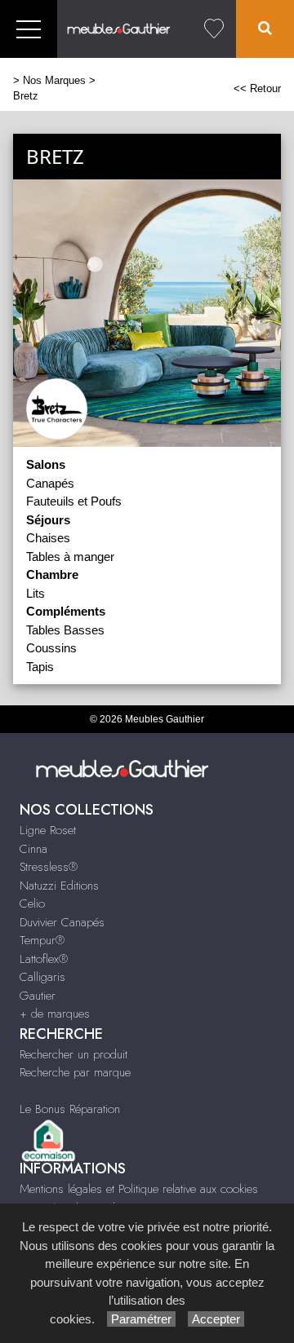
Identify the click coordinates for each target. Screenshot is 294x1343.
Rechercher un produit (73, 1054)
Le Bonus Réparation (70, 1109)
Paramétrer (141, 1319)
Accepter (216, 1319)
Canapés (50, 483)
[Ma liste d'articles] (214, 29)
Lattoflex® (44, 959)
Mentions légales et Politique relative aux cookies (139, 1189)
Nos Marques (54, 80)
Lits (35, 593)
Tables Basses (65, 630)
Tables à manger (70, 556)
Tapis (40, 667)
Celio (32, 903)
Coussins (51, 648)
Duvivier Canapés (62, 922)
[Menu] (28, 29)
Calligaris (42, 977)
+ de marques (55, 1014)
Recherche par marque (75, 1072)
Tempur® (42, 940)
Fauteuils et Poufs (74, 501)
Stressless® (49, 867)
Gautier (38, 996)
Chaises (48, 538)
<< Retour (257, 88)
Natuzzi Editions (59, 886)
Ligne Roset (48, 830)
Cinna (33, 849)
